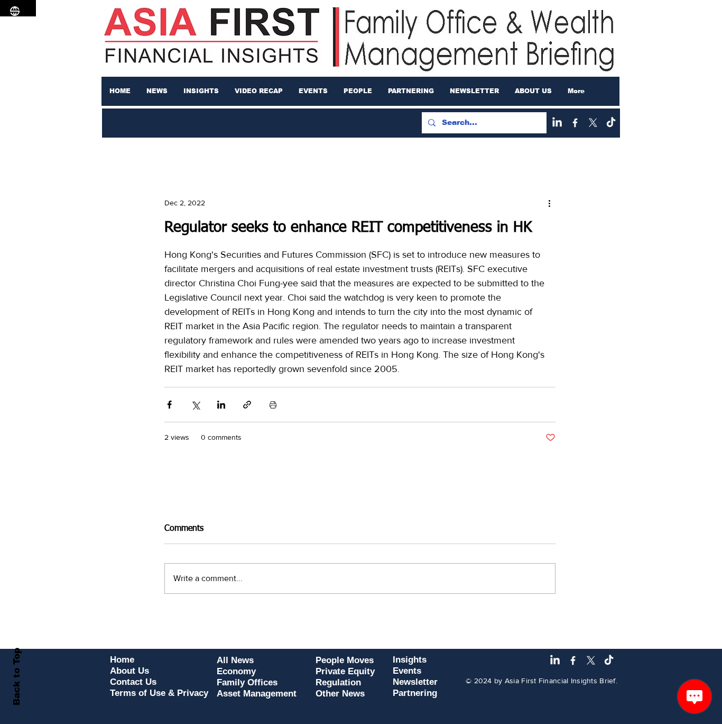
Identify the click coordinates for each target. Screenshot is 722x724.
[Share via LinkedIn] (221, 405)
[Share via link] (247, 405)
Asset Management (257, 694)
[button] (156, 91)
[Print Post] (273, 405)
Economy (236, 671)
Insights (410, 660)
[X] (593, 123)
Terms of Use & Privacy (159, 693)
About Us (129, 671)
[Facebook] (575, 123)
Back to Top (17, 676)
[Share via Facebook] (169, 405)
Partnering (415, 693)
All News (235, 660)
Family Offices (247, 682)
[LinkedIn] (557, 123)
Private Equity (345, 671)
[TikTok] (611, 123)
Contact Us (133, 682)
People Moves (345, 660)
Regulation (338, 682)
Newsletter (415, 682)
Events (407, 671)
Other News (340, 694)
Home (122, 660)
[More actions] (549, 202)
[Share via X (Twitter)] (195, 405)
